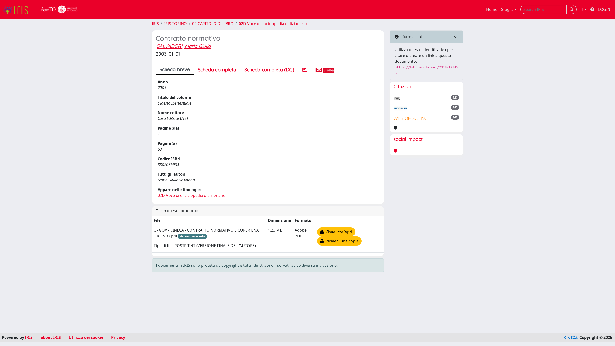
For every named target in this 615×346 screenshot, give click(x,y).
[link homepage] (17, 9)
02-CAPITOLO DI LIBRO (213, 23)
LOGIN (604, 9)
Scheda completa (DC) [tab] (269, 70)
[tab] (304, 70)
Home (491, 9)
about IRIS (51, 337)
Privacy (118, 337)
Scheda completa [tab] (217, 70)
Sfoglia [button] (507, 9)
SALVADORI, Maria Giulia (184, 46)
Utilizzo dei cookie (86, 337)
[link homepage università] (59, 9)
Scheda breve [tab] (175, 69)
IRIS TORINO (175, 23)
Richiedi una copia (341, 241)
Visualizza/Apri (338, 232)
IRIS (155, 23)
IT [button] (582, 9)
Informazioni (410, 36)
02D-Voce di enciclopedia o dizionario (273, 23)
